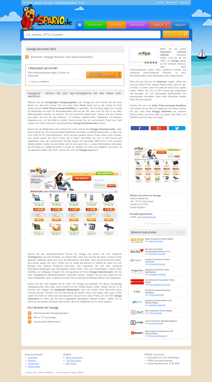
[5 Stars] (156, 62)
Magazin (32, 360)
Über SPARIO (171, 2)
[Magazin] (182, 24)
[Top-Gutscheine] (116, 24)
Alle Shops (71, 363)
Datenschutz (34, 366)
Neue (180, 232)
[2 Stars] (148, 62)
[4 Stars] (153, 62)
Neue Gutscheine (74, 357)
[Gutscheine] (95, 24)
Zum (159, 240)
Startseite (160, 2)
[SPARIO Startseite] (79, 24)
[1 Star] (145, 62)
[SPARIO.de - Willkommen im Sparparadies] (46, 31)
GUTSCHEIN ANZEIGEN (101, 74)
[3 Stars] (151, 62)
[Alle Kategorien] (137, 24)
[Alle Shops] (160, 24)
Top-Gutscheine (73, 360)
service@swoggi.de (146, 217)
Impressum (184, 2)
